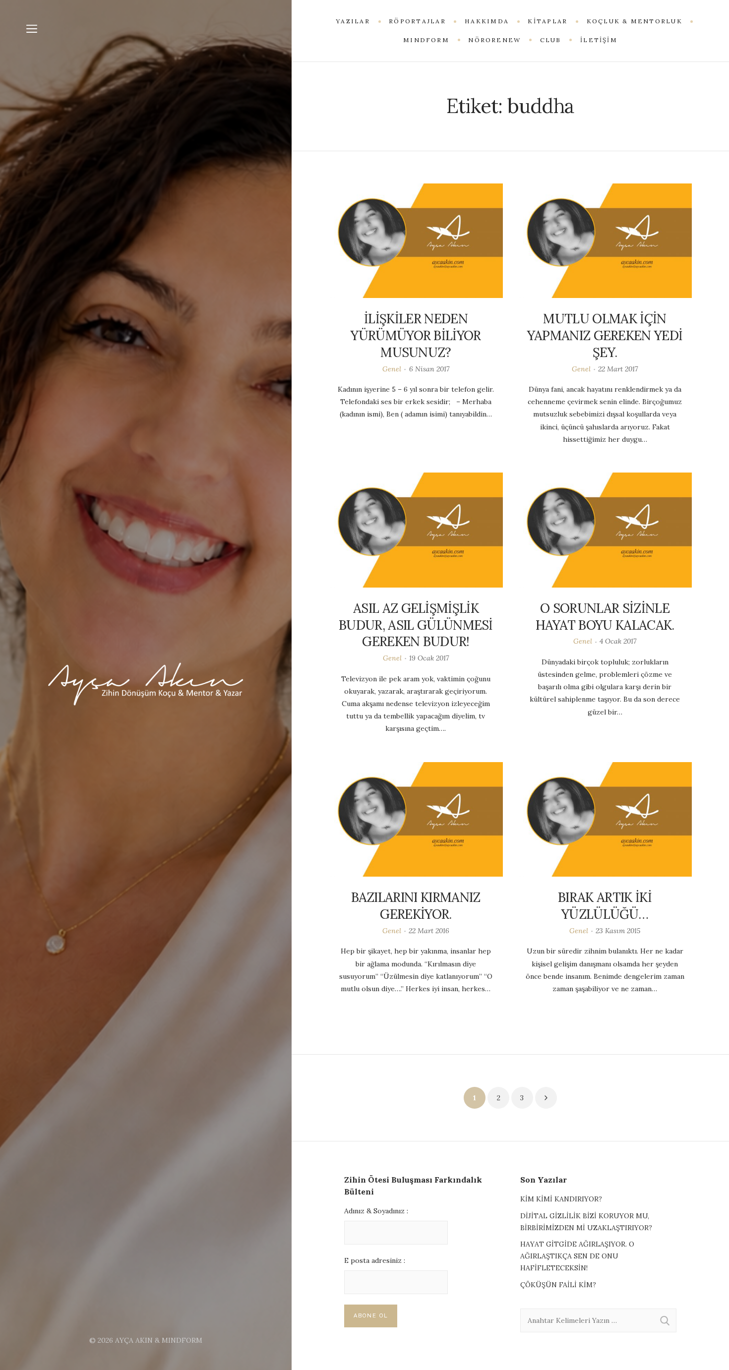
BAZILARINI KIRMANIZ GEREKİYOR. (415, 905)
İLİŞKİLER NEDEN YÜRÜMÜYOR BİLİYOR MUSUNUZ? (416, 335)
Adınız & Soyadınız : (376, 1210)
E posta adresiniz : (374, 1260)
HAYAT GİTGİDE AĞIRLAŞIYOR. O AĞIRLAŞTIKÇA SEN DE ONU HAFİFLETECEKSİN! (577, 1256)
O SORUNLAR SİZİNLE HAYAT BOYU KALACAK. (605, 616)
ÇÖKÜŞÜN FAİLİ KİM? (558, 1284)
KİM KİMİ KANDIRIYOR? (561, 1198)
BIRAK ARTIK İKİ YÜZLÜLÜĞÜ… (605, 905)
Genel (391, 368)
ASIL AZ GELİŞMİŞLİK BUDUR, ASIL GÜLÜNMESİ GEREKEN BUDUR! (416, 625)
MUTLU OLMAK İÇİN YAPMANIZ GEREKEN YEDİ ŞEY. (605, 335)
